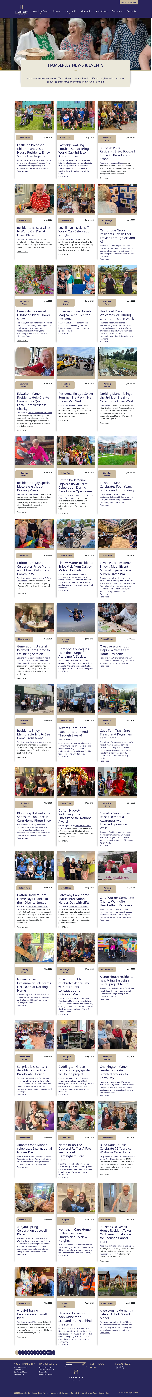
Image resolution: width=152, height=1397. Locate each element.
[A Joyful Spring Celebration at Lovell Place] (34, 1197)
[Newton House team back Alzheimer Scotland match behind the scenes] (76, 1281)
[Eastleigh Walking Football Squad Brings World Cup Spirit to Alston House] (76, 115)
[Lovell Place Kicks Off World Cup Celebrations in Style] (76, 198)
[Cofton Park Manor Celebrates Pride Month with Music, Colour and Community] (34, 533)
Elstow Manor (66, 555)
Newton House (65, 1304)
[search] (84, 1364)
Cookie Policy (104, 1393)
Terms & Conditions (78, 1393)
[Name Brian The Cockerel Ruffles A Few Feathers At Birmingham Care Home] (76, 1115)
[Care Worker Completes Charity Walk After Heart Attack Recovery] (117, 865)
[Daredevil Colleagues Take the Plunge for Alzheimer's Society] (76, 617)
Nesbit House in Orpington (122, 1246)
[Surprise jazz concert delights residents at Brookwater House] (34, 1034)
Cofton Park (65, 473)
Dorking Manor (107, 385)
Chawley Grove (65, 302)
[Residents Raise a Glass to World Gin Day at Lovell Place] (34, 198)
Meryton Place (107, 139)
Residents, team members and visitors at (75, 495)
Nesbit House (107, 1219)
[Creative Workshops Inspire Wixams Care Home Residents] (117, 617)
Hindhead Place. (24, 336)
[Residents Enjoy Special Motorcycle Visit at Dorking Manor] (34, 450)
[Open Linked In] (117, 1367)
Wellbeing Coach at (66, 825)
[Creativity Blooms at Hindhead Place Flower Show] (34, 279)
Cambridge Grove (107, 221)
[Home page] (76, 1375)
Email (94, 1367)
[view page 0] (53, 1352)
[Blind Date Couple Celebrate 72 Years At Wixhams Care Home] (117, 1115)
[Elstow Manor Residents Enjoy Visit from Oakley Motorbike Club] (76, 533)
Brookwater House (24, 1058)
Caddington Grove (65, 1058)
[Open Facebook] (120, 1367)
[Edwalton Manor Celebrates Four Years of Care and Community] (117, 450)
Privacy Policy (92, 1393)
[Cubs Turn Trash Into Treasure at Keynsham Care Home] (117, 698)
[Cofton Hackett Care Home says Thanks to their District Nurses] (34, 865)
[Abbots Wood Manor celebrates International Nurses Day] (34, 1115)
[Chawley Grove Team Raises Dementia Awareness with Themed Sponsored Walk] (117, 781)
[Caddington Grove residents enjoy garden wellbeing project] (76, 1034)
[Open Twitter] (123, 1367)
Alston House (24, 138)
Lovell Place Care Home (78, 906)
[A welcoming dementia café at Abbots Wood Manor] (117, 1281)
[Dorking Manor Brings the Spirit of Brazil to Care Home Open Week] (117, 361)
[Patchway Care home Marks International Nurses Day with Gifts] (76, 865)
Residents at (105, 163)
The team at (22, 906)
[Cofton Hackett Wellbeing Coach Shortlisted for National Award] (76, 781)
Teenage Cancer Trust (109, 1254)
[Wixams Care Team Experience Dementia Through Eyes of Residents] (76, 698)
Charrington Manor (65, 970)
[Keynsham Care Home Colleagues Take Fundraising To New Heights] (76, 1197)
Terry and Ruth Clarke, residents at (114, 1156)
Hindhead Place (24, 302)
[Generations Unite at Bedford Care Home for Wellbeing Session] (34, 617)
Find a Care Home (128, 2)
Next (49, 1352)
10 (44, 1352)
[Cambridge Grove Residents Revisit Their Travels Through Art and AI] (117, 198)
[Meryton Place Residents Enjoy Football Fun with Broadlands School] (117, 115)
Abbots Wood (24, 1137)
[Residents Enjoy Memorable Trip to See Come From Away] (34, 698)
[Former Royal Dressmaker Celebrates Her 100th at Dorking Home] (34, 947)
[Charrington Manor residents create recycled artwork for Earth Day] (117, 1034)
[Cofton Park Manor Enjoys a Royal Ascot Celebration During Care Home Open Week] (76, 450)
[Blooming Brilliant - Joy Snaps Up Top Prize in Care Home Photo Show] (34, 781)
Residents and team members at (31, 578)
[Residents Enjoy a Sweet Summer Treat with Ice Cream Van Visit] (76, 361)
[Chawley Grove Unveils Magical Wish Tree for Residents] (76, 279)
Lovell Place (24, 220)
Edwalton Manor (24, 385)
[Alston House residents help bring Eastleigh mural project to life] (117, 947)
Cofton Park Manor (66, 498)
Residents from (23, 742)
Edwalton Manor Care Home (40, 412)
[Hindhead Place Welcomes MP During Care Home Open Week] (117, 279)
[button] (41, 12)
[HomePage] (21, 10)
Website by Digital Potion (128, 1393)
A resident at (105, 1246)
